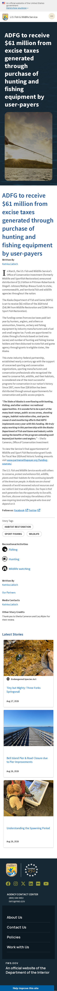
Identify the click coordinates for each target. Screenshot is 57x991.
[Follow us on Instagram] (17, 884)
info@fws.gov (17, 901)
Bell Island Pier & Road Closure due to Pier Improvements (27, 760)
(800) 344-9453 (16, 897)
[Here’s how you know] (28, 6)
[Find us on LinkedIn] (32, 884)
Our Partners (8, 592)
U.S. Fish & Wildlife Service (24, 17)
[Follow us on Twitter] (24, 884)
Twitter (32, 510)
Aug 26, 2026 (13, 771)
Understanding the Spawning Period (28, 828)
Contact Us (16, 927)
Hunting (14, 559)
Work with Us (18, 947)
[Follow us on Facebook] (9, 884)
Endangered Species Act (23, 679)
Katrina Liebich (10, 264)
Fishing (13, 549)
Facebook (19, 510)
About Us (14, 917)
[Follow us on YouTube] (47, 884)
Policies (13, 937)
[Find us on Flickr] (39, 884)
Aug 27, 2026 (13, 701)
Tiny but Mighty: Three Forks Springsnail (23, 689)
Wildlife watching (19, 569)
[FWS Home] (5, 17)
